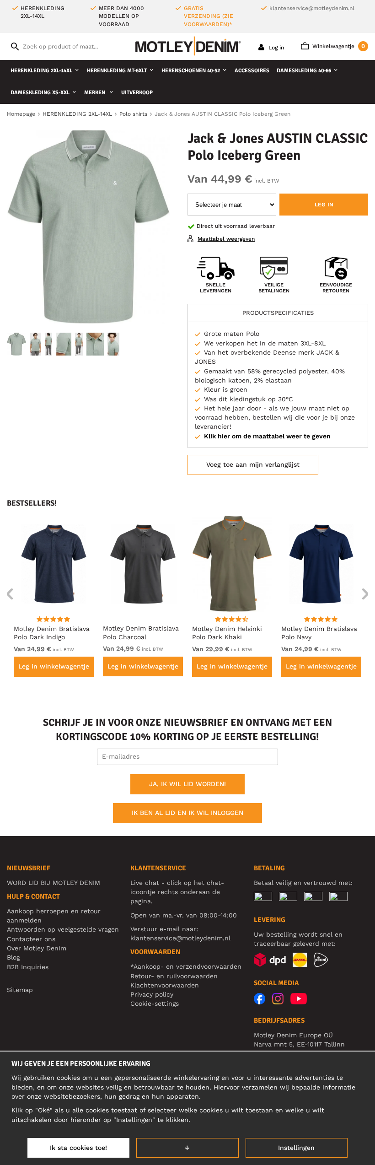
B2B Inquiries (27, 967)
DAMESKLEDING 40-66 (304, 70)
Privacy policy (151, 994)
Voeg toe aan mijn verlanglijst (253, 464)
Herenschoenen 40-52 (190, 70)
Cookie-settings (154, 1003)
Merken (95, 92)
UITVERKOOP (137, 92)
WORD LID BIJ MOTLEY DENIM (53, 882)
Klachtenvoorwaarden (164, 985)
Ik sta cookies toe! (78, 1147)
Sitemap (20, 989)
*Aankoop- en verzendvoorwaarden (185, 966)
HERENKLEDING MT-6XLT (117, 70)
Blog (13, 957)
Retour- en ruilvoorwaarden (174, 976)
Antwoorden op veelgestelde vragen (63, 929)
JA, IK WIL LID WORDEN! (187, 783)
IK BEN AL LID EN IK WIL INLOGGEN (187, 812)
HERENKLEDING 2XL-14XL (41, 70)
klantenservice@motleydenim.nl (311, 8)
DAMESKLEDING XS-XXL (40, 92)
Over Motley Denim (36, 948)
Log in (275, 47)
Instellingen (296, 1147)
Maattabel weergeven (226, 239)
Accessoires (252, 70)
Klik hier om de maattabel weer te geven (267, 436)
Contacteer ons (31, 939)
